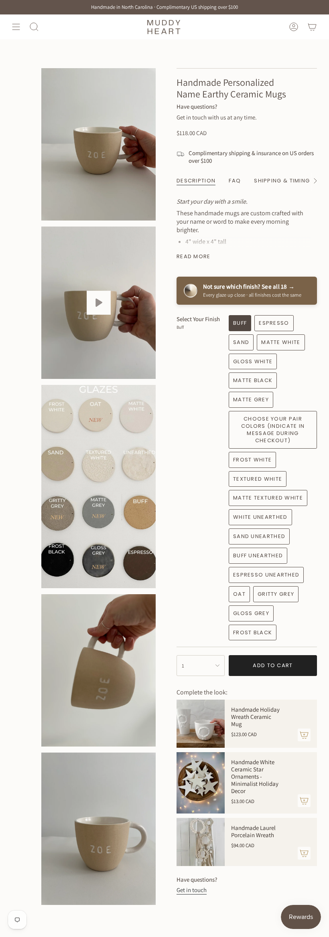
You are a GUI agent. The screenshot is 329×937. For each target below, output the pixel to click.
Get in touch (192, 890)
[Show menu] (16, 26)
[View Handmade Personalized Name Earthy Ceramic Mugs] (98, 303)
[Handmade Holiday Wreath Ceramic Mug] (201, 724)
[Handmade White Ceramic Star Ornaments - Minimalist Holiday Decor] (201, 783)
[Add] (304, 735)
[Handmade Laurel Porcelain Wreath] (201, 842)
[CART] (312, 26)
